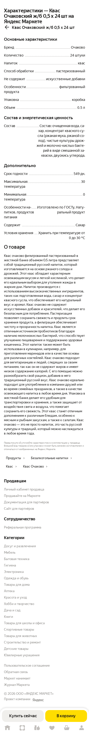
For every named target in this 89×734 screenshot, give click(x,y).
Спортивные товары (19, 629)
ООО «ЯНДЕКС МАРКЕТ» (35, 694)
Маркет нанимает (17, 678)
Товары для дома (17, 584)
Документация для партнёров (26, 502)
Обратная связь (16, 672)
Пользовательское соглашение (27, 665)
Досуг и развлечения (20, 546)
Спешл (22, 728)
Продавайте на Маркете (22, 496)
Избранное (51, 728)
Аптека (9, 591)
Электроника (14, 572)
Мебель (9, 552)
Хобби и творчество (19, 604)
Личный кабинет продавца (24, 489)
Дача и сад (12, 610)
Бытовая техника (16, 559)
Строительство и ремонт (22, 642)
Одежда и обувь (16, 578)
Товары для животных (20, 636)
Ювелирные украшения (22, 655)
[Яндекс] (38, 699)
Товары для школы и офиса (24, 623)
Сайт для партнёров (19, 508)
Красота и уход (15, 597)
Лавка (37, 728)
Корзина (66, 728)
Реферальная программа (22, 527)
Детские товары (16, 649)
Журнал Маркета (17, 685)
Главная (7, 728)
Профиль (81, 728)
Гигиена (10, 565)
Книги (8, 617)
